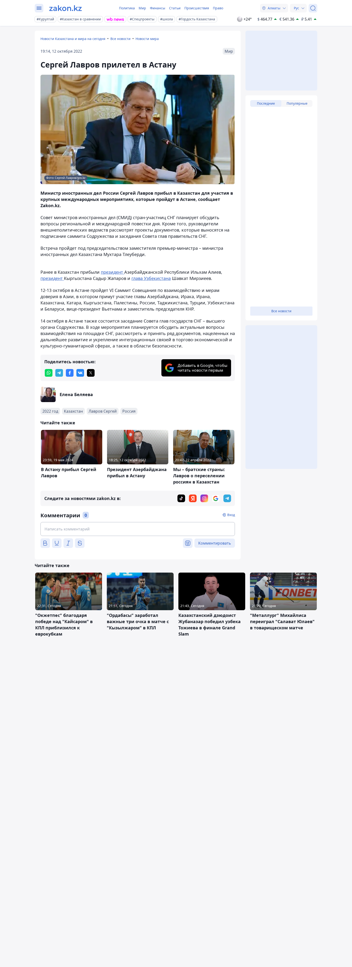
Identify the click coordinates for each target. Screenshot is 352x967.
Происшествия (196, 8)
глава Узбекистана (151, 278)
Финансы (157, 8)
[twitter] (90, 373)
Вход (231, 514)
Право (218, 8)
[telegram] (59, 373)
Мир (142, 8)
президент (112, 272)
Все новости (120, 38)
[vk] (80, 373)
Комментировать (214, 543)
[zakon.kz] (65, 8)
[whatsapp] (48, 373)
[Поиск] (313, 8)
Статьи (175, 8)
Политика (127, 8)
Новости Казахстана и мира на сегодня (72, 38)
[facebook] (69, 373)
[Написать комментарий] (137, 529)
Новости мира (147, 38)
